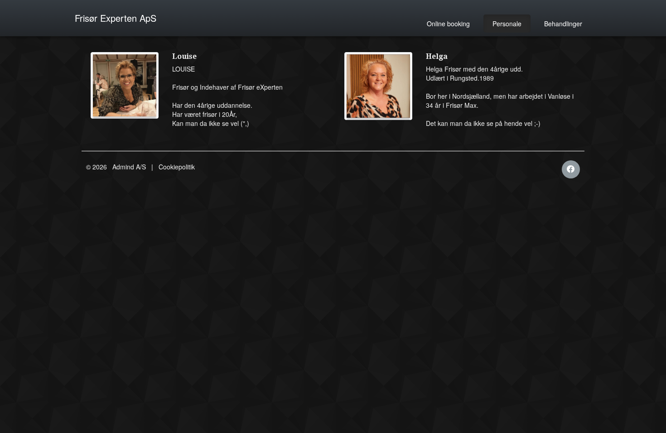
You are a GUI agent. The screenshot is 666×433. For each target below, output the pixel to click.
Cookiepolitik (177, 166)
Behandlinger (563, 23)
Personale (506, 23)
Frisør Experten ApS (115, 17)
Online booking (448, 23)
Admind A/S (129, 166)
